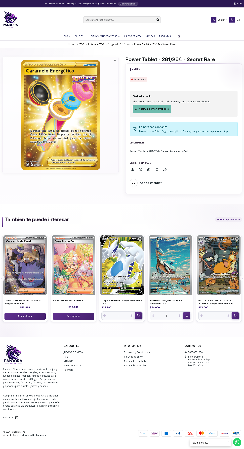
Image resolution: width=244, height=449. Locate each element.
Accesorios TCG (72, 365)
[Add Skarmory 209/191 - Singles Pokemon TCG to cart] (186, 315)
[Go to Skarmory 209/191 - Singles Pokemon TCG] (170, 265)
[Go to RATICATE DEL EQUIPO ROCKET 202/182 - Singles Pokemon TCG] (219, 265)
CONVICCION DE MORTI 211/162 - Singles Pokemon (22, 302)
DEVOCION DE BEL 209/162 (68, 300)
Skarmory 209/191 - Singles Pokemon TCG (166, 302)
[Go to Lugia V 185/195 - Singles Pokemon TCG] (122, 265)
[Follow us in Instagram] (179, 36)
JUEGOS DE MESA (73, 352)
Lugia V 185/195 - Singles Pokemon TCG (121, 302)
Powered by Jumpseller (35, 434)
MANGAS (69, 361)
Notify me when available (154, 109)
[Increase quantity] (131, 315)
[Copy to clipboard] (165, 170)
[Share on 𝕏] (140, 170)
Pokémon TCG (96, 44)
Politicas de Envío (133, 356)
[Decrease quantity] (104, 315)
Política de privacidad (135, 365)
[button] (67, 36)
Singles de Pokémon (119, 44)
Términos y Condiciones (137, 352)
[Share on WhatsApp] (149, 170)
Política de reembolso (135, 361)
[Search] (158, 19)
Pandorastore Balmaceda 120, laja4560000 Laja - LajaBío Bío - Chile (199, 361)
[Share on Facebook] (132, 170)
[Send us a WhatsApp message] (237, 442)
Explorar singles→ (128, 3)
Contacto (69, 369)
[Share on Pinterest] (157, 170)
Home (72, 44)
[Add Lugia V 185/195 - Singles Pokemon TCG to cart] (138, 315)
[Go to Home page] (10, 19)
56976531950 (195, 352)
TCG (81, 44)
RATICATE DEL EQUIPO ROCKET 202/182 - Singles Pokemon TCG (217, 302)
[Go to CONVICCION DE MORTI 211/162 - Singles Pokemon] (25, 265)
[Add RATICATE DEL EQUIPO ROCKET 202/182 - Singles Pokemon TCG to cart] (235, 315)
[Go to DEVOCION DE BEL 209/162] (73, 265)
